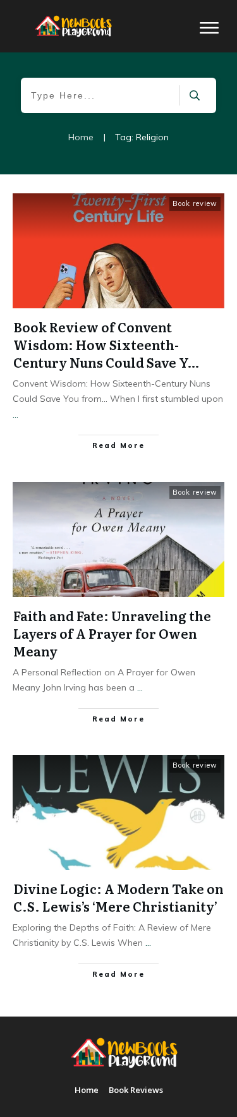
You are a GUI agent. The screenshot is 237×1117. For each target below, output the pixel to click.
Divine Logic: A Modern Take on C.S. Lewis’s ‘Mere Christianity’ (118, 897)
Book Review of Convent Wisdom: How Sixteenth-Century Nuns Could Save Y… (106, 344)
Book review (195, 203)
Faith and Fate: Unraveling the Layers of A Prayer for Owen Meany (112, 633)
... (15, 414)
